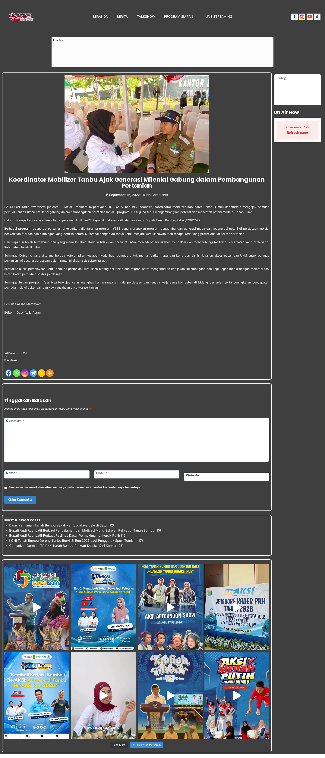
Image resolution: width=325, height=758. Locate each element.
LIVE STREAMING (218, 16)
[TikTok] (317, 17)
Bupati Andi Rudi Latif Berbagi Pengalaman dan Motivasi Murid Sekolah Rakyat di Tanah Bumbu (81, 530)
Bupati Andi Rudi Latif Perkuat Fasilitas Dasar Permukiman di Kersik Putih (64, 535)
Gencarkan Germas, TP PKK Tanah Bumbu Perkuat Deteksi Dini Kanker (62, 546)
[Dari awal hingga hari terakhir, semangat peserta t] (236, 695)
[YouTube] (310, 17)
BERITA (122, 16)
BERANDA (100, 16)
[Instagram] (302, 17)
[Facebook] (294, 17)
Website (192, 475)
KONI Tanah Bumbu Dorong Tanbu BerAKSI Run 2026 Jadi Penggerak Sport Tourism (72, 540)
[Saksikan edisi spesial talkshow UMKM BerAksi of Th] (103, 607)
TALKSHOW (146, 16)
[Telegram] (33, 370)
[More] (50, 370)
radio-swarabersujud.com (40, 207)
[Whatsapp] (17, 370)
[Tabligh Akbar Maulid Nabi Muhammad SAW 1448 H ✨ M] (170, 695)
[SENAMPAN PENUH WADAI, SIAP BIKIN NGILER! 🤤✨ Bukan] (103, 695)
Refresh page (297, 132)
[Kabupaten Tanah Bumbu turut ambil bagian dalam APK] (36, 607)
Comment (15, 421)
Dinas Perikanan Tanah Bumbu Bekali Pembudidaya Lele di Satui (58, 525)
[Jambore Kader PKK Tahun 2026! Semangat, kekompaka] (236, 607)
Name (12, 473)
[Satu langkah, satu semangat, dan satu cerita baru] (36, 695)
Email (101, 473)
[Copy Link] (41, 370)
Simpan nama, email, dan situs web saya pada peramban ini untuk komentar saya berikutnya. (74, 487)
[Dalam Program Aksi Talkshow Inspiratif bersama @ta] (170, 607)
